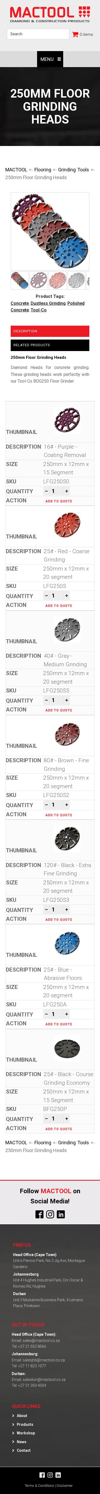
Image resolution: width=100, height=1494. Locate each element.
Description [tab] (25, 331)
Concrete (20, 303)
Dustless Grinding (48, 303)
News (21, 1442)
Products (25, 1424)
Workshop (26, 1433)
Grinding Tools (73, 169)
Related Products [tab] (32, 345)
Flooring (42, 169)
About (22, 1416)
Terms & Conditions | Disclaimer (49, 1486)
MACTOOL (16, 169)
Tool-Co (39, 310)
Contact (24, 1450)
